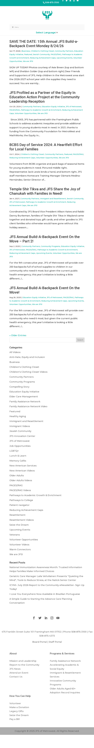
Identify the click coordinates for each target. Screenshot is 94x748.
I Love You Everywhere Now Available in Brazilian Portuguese (44, 594)
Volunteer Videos (19, 544)
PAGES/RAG (56, 54)
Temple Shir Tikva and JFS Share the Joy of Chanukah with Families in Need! (44, 191)
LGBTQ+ (14, 451)
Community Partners (64, 51)
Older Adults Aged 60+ (63, 688)
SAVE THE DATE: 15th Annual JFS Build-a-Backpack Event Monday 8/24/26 (43, 43)
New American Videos (22, 470)
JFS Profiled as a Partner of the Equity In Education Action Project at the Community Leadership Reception (44, 97)
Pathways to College (21, 500)
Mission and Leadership (22, 661)
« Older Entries (17, 335)
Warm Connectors (20, 549)
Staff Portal (55, 642)
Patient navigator (19, 505)
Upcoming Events (64, 58)
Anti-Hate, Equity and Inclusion (27, 357)
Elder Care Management (23, 396)
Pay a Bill (14, 719)
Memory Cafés (17, 460)
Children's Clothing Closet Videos (28, 372)
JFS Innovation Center (22, 436)
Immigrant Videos (19, 426)
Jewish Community (41, 54)
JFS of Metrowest (73, 106)
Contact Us (15, 676)
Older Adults (16, 475)
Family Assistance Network (24, 401)
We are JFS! (28, 61)
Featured (28, 54)
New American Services (22, 465)
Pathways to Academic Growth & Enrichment (41, 110)
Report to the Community (24, 665)
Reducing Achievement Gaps (43, 58)
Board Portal (39, 642)
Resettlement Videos (21, 520)
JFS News (14, 669)
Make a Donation (19, 707)
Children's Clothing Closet (42, 51)
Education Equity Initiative (53, 106)
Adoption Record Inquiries (65, 692)
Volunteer (15, 703)
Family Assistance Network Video (28, 406)
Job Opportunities (19, 446)
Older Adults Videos (20, 480)
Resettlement (17, 515)
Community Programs (50, 246)
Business (26, 51)
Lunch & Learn (17, 455)
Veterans (14, 534)
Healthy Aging (17, 416)
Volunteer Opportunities (26, 113)
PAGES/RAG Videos (20, 490)
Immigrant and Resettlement (53, 198)
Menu (17, 27)
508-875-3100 (52, 2)
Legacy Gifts (16, 711)
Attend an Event (18, 672)
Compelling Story (19, 386)
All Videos (14, 352)
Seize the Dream (19, 525)
